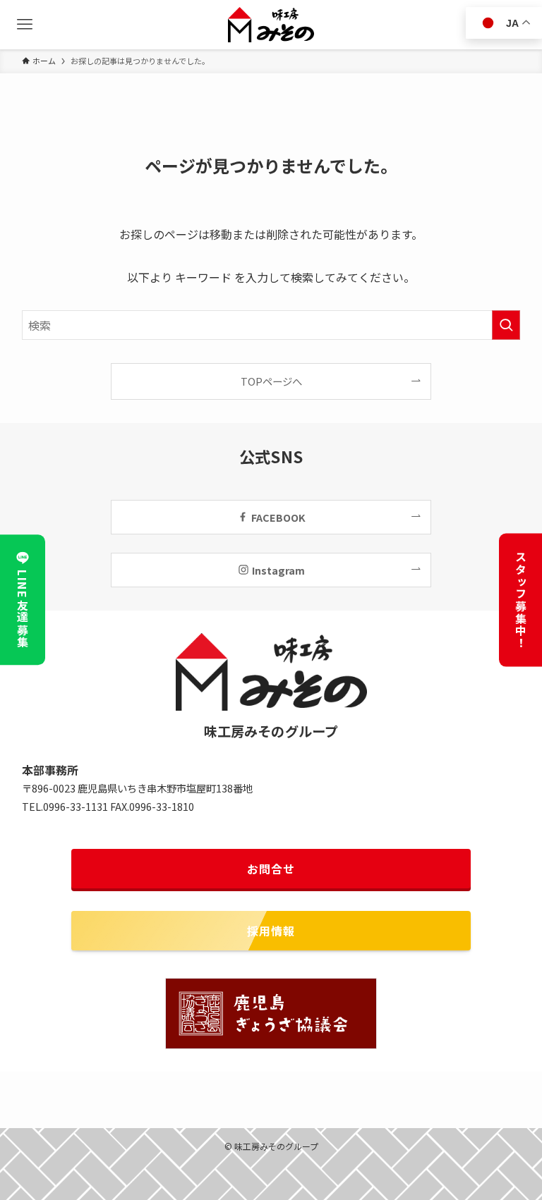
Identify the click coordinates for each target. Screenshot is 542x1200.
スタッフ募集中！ (520, 600)
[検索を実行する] (506, 325)
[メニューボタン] (24, 24)
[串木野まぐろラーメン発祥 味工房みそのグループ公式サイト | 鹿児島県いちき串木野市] (271, 24)
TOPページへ (271, 381)
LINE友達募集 (22, 609)
